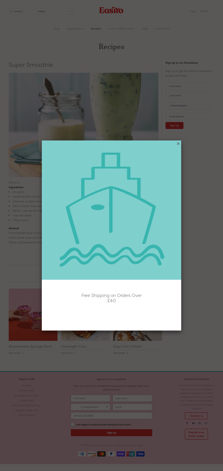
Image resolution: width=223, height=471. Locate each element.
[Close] (178, 143)
